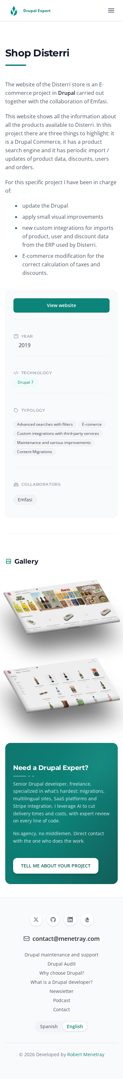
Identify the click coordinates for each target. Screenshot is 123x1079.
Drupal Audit (62, 964)
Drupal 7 (25, 382)
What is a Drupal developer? (61, 982)
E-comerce (92, 424)
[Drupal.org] (87, 919)
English (75, 1026)
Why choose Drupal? (61, 973)
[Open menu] (111, 10)
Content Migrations (34, 451)
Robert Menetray (85, 1054)
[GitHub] (53, 919)
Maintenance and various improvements (54, 442)
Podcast (61, 1000)
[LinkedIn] (70, 919)
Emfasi (25, 499)
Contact (61, 1009)
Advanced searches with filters (45, 424)
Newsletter (61, 991)
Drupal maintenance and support (61, 955)
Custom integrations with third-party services (58, 433)
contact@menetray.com (66, 938)
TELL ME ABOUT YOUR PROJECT (56, 866)
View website (61, 305)
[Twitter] (36, 919)
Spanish (49, 1026)
